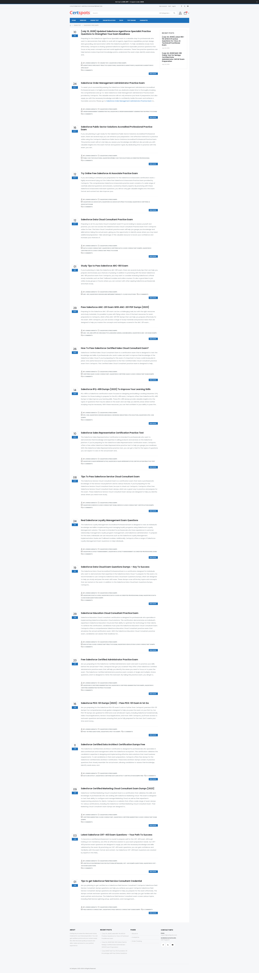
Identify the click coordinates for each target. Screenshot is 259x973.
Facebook (163, 945)
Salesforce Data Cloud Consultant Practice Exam (107, 219)
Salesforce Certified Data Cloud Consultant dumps (122, 248)
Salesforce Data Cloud (92, 595)
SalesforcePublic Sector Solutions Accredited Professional (126, 158)
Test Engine (131, 20)
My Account (163, 6)
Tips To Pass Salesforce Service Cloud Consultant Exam (110, 476)
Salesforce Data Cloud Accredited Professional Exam (122, 595)
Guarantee (144, 20)
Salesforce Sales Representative (95, 461)
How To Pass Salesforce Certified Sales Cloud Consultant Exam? (115, 348)
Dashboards (127, 333)
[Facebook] (181, 6)
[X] (184, 6)
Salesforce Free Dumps (117, 63)
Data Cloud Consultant (92, 248)
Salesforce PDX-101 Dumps (110, 732)
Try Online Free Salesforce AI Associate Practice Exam (109, 173)
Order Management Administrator (96, 111)
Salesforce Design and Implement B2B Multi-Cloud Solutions (113, 294)
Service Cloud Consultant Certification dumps (135, 505)
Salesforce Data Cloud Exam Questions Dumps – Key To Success (115, 566)
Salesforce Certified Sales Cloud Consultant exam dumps (132, 374)
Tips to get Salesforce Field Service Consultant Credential (111, 880)
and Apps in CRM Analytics (100, 333)
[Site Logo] (80, 13)
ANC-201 (86, 333)
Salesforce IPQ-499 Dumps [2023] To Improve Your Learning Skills (116, 389)
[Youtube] (187, 6)
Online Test (94, 20)
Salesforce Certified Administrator (97, 685)
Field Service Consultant (92, 909)
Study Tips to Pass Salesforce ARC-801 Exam (104, 265)
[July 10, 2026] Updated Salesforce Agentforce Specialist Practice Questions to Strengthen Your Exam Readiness (116, 32)
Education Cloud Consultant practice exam (100, 644)
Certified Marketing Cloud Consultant (98, 817)
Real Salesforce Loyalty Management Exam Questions (109, 520)
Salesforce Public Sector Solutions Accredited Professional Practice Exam (116, 128)
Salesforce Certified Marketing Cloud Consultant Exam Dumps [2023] (117, 788)
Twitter (168, 945)
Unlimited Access (109, 20)
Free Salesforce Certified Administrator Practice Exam (109, 659)
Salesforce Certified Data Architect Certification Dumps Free (113, 744)
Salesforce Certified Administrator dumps (127, 685)
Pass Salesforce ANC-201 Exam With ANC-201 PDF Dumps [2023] (115, 307)
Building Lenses (116, 333)
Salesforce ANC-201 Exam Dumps (144, 333)
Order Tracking (137, 941)
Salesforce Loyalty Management (95, 552)
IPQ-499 (86, 415)
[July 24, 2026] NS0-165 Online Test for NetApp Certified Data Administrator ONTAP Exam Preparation (173, 57)
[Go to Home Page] (70, 25)
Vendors (83, 20)
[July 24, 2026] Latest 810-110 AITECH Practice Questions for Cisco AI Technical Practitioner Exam (173, 41)
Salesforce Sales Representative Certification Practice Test (112, 432)
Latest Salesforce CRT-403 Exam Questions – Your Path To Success (116, 834)
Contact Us (135, 937)
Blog (121, 20)
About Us (135, 934)
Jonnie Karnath (91, 63)
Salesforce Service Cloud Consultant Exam (100, 505)
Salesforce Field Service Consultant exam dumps (121, 909)
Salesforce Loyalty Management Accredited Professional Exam (132, 552)
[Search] (174, 13)
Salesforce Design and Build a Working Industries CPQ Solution (114, 415)
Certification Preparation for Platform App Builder (103, 863)
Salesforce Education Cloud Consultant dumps (136, 644)
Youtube (173, 945)
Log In (174, 6)
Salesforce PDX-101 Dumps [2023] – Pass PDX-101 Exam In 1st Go (115, 703)
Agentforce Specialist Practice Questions (99, 65)
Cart (169, 6)
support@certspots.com (169, 935)
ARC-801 (86, 294)
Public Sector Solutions (92, 158)
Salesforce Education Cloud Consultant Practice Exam (109, 613)
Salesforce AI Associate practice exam (117, 202)
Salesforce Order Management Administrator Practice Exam (113, 82)
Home (74, 20)
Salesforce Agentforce (125, 65)
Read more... (153, 73)
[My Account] (180, 13)
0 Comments (88, 70)
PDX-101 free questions (91, 732)
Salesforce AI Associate (92, 202)
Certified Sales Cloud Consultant (96, 374)
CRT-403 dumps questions (133, 863)
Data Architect (89, 776)
